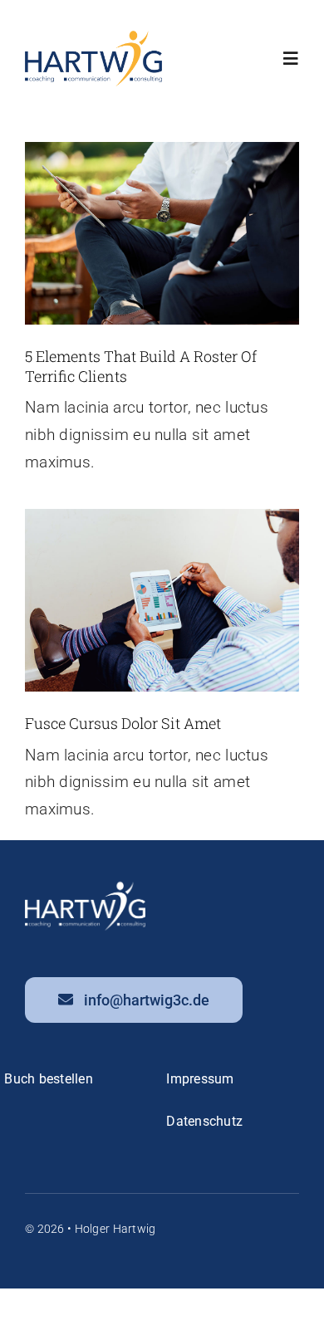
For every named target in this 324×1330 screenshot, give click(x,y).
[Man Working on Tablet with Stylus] (162, 516)
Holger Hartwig (115, 1228)
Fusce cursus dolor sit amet (123, 723)
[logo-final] (93, 38)
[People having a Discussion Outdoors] (162, 149)
